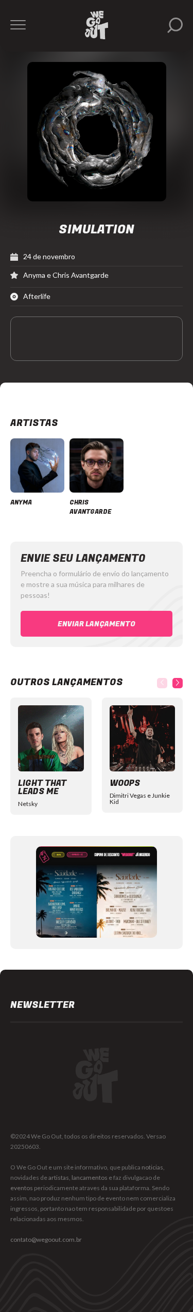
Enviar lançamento (96, 624)
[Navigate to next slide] (177, 683)
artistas (58, 1177)
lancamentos (90, 1177)
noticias (152, 1167)
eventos (21, 1188)
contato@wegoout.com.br (46, 1239)
